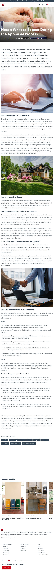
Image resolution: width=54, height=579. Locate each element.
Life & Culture (41, 550)
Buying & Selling (7, 39)
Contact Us (23, 548)
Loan (29, 440)
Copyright (5, 548)
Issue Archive (24, 546)
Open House (45, 440)
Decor (39, 546)
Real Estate (5, 443)
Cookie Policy (6, 552)
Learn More (6, 567)
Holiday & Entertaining (43, 554)
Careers (5, 554)
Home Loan (22, 440)
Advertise (5, 546)
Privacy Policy (6, 550)
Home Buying (13, 440)
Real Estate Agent (15, 443)
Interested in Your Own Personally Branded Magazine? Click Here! (27, 1)
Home (39, 544)
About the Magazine (7, 544)
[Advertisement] (27, 464)
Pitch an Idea (23, 550)
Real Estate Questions (29, 443)
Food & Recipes (41, 552)
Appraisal (4, 440)
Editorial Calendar (25, 544)
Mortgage (36, 440)
